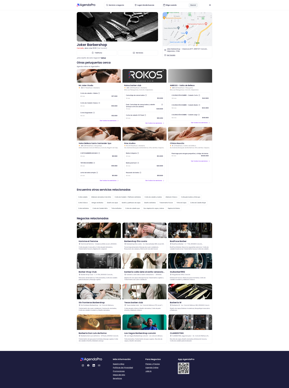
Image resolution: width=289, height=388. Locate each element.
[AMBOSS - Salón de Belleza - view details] (190, 76)
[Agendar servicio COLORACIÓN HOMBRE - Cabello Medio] (190, 106)
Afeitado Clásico (171, 197)
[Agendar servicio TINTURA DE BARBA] (99, 164)
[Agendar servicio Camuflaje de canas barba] (144, 96)
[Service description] (99, 93)
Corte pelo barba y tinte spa (190, 197)
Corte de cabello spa (132, 208)
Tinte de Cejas (181, 203)
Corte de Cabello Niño (100, 208)
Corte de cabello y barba (153, 197)
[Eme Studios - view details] (144, 134)
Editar (103, 58)
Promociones (119, 371)
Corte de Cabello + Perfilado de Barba (128, 197)
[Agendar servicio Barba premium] (144, 164)
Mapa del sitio (119, 375)
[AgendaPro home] (86, 5)
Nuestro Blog (118, 364)
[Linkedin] (93, 365)
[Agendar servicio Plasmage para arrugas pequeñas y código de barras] (190, 154)
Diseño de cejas (112, 203)
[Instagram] (82, 365)
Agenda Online (151, 367)
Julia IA (148, 371)
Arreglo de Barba (97, 203)
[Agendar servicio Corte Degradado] (99, 114)
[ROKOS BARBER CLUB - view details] (144, 76)
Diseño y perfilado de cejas (131, 203)
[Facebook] (88, 365)
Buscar (193, 5)
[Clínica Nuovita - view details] (190, 134)
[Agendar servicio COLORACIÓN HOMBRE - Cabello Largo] (190, 116)
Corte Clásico (83, 203)
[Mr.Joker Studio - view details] (99, 76)
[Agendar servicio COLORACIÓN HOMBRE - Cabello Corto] (190, 96)
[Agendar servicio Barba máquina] (144, 154)
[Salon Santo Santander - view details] (99, 134)
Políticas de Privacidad (123, 367)
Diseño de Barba (150, 203)
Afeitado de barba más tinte (101, 197)
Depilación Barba (174, 208)
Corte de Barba (83, 208)
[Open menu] (210, 5)
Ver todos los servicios (108, 120)
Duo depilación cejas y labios (154, 208)
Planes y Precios (152, 364)
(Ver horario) (102, 48)
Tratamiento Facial (166, 203)
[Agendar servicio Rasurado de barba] (144, 174)
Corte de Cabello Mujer (198, 203)
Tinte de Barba (116, 208)
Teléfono (98, 53)
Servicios (139, 53)
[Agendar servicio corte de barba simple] (99, 174)
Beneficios (117, 378)
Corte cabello (82, 197)
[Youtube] (99, 365)
